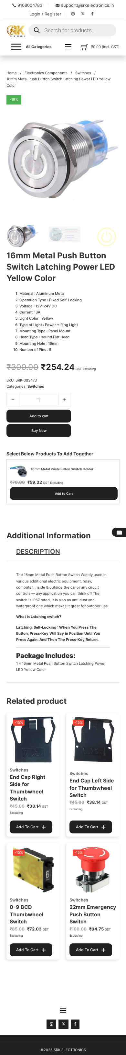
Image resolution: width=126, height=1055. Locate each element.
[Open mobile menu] (68, 46)
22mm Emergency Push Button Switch (92, 914)
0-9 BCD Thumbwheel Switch (26, 914)
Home (11, 73)
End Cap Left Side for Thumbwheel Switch (91, 787)
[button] (111, 104)
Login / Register (45, 13)
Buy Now (39, 430)
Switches (83, 73)
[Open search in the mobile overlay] (72, 30)
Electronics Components (46, 73)
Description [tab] (38, 551)
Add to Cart (64, 493)
